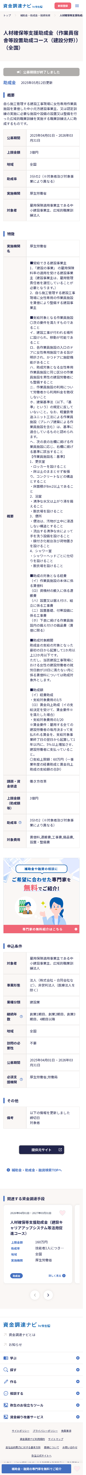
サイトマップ (55, 1439)
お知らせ (15, 1344)
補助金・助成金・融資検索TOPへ (37, 1169)
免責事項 (66, 1430)
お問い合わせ (69, 1447)
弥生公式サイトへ (42, 1455)
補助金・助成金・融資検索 (35, 15)
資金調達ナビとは (22, 1334)
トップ (7, 15)
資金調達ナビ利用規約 (32, 1439)
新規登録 (63, 5)
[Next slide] (48, 1295)
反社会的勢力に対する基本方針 (23, 1447)
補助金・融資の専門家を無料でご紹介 (36, 1469)
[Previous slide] (35, 1295)
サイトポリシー (20, 1430)
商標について (51, 1447)
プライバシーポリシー (45, 1430)
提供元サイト (42, 1149)
